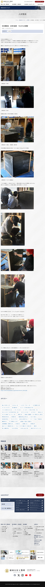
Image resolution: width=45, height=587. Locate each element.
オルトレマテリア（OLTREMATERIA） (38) (10, 412)
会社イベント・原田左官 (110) (7, 426)
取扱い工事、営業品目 (5, 524)
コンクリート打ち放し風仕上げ (35, 500)
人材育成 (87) (32, 423)
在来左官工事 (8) (5, 419)
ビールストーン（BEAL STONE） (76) (30, 409)
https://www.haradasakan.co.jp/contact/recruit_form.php (14, 390)
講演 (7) (35, 426)
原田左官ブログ (37, 535)
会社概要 (25, 524)
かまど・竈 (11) (33, 416)
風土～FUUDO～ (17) (6, 405)
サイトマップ (37, 544)
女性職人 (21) (25, 423)
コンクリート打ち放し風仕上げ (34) (26, 407)
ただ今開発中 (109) (36, 405)
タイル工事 (4, 528)
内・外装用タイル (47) (13, 421)
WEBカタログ (37, 541)
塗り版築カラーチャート (34, 502)
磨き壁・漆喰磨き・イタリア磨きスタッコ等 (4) (34, 414)
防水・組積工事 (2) (5, 428)
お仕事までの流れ (17, 528)
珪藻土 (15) (20, 414)
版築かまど (36, 543)
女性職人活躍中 (27, 534)
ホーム (17, 20)
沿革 (25, 531)
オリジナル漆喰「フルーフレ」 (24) (8, 414)
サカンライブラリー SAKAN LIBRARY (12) (19, 419)
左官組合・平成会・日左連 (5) (26, 421)
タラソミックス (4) (24, 412)
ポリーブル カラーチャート (34, 505)
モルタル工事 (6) (15, 428)
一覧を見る (40, 495)
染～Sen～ (17, 507)
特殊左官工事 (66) (5, 416)
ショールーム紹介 (28, 526)
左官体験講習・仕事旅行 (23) (7, 423)
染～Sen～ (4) (15, 405)
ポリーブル (17, 505)
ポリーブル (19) (18, 409)
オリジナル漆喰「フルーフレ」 (21, 500)
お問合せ (36, 524)
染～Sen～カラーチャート (34, 507)
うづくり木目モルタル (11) (7, 409)
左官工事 (4, 526)
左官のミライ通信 (38, 540)
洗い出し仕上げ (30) (24, 428)
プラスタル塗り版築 (19, 502)
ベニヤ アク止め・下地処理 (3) (36, 419)
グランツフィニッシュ (33, 509)
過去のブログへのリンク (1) (36, 428)
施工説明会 (15, 536)
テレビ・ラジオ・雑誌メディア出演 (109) (23, 426)
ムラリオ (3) (33, 412)
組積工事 (4, 531)
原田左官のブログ (22, 20)
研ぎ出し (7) (40, 412)
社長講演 (26, 533)
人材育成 (27, 20)
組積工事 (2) (4, 421)
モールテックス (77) (6, 407)
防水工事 (4, 529)
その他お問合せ (39, 533)
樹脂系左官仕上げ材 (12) (23, 416)
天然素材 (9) (13, 416)
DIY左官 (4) (17, 423)
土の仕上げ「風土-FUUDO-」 (20, 509)
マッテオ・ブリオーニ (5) (25, 405)
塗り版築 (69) (14, 407)
